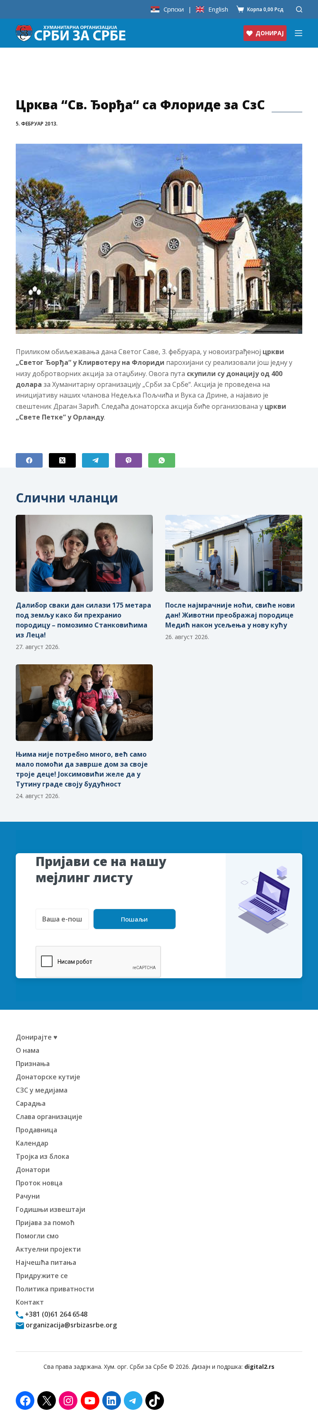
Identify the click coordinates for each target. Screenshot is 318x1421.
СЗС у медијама (41, 1090)
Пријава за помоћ (45, 1222)
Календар (32, 1143)
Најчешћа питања (46, 1262)
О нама (27, 1050)
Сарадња (31, 1103)
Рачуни (28, 1196)
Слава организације (49, 1116)
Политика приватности (55, 1288)
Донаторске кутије (48, 1076)
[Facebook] (29, 460)
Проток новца (39, 1182)
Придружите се (42, 1275)
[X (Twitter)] (62, 460)
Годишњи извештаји (50, 1209)
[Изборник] (298, 33)
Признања (33, 1063)
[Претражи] (299, 9)
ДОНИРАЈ (269, 33)
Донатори (33, 1169)
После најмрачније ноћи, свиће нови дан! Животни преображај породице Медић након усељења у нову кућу (230, 615)
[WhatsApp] (161, 460)
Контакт (30, 1302)
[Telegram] (95, 460)
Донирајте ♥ (37, 1037)
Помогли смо (37, 1235)
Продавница (36, 1129)
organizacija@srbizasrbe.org (70, 1324)
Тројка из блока (42, 1156)
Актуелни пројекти (48, 1249)
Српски (174, 9)
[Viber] (128, 460)
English (218, 9)
